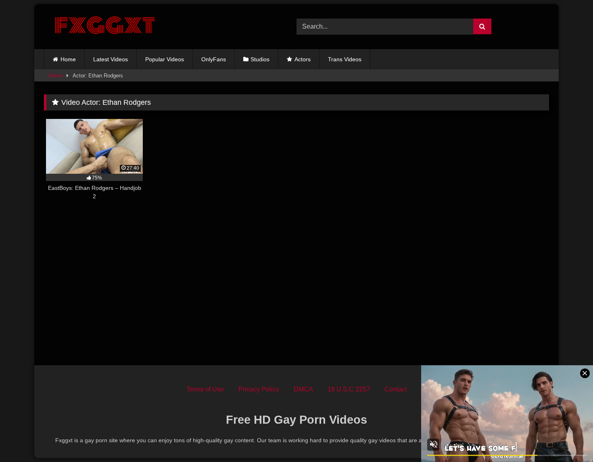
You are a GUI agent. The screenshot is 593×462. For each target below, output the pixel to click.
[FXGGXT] (104, 27)
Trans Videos (344, 59)
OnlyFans (213, 59)
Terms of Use (205, 389)
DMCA (303, 389)
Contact (395, 389)
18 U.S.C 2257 (349, 389)
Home (68, 59)
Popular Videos (164, 59)
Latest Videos (110, 59)
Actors (302, 59)
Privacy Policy (258, 389)
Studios (260, 59)
